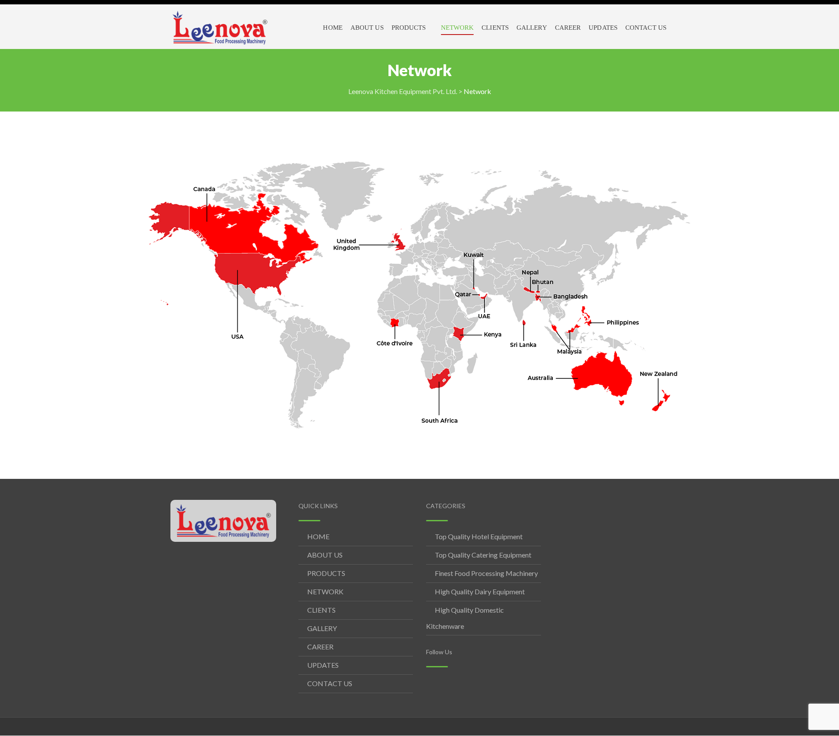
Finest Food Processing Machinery (486, 573)
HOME (318, 536)
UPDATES (323, 665)
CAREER (320, 646)
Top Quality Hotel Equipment (479, 536)
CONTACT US (329, 683)
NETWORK (325, 591)
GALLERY (322, 628)
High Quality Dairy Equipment (480, 591)
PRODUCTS (326, 573)
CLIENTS (321, 610)
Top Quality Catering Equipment (483, 555)
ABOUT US (325, 555)
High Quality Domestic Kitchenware (465, 618)
